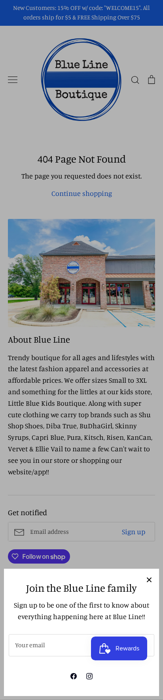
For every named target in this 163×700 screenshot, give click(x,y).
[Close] (149, 578)
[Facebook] (74, 676)
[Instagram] (89, 676)
